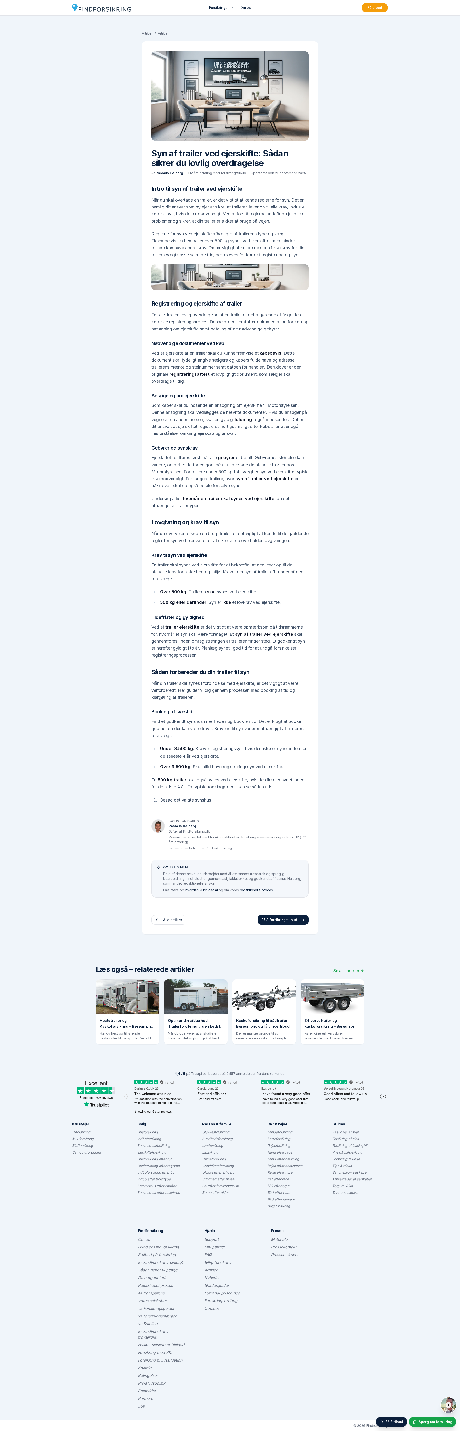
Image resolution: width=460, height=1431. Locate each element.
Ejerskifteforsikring (151, 1152)
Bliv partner (214, 1247)
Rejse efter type (279, 1172)
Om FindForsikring (219, 848)
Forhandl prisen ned (222, 1293)
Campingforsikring (86, 1152)
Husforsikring (147, 1132)
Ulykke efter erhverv (218, 1172)
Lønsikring (210, 1152)
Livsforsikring (212, 1145)
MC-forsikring (83, 1139)
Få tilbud (375, 8)
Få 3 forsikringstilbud (279, 920)
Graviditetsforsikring (218, 1166)
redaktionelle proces (256, 890)
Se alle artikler (346, 970)
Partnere (145, 1398)
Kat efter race (278, 1179)
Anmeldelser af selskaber (352, 1179)
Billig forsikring (278, 1206)
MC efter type (278, 1186)
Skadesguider (216, 1285)
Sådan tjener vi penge (157, 1270)
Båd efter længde (281, 1199)
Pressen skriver (285, 1254)
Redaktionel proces (155, 1285)
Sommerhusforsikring (153, 1145)
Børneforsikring (214, 1159)
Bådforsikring (82, 1145)
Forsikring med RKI (155, 1352)
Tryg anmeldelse (345, 1192)
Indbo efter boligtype (154, 1179)
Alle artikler (172, 920)
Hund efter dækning (283, 1159)
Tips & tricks (342, 1166)
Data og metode (152, 1277)
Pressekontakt (283, 1247)
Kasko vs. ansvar (345, 1132)
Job (141, 1406)
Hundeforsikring (279, 1132)
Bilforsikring (81, 1132)
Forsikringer (219, 8)
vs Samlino (148, 1323)
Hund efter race (279, 1152)
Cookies (211, 1308)
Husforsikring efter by (154, 1159)
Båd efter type (278, 1192)
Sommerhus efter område (157, 1186)
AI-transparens (151, 1293)
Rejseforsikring (278, 1145)
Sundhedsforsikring (217, 1139)
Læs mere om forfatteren (186, 848)
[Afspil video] (448, 1405)
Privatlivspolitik (151, 1383)
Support (211, 1239)
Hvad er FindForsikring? (159, 1247)
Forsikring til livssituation (160, 1360)
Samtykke (147, 1390)
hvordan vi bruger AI (201, 890)
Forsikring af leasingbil (349, 1145)
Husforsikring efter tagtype (158, 1166)
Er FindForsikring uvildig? (161, 1262)
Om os (245, 8)
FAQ (208, 1254)
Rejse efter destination (284, 1166)
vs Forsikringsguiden (156, 1308)
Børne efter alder (215, 1192)
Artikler (147, 33)
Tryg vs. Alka (342, 1186)
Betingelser (148, 1375)
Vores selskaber (152, 1300)
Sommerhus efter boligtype (158, 1192)
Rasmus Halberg (169, 173)
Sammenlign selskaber (350, 1172)
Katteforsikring (278, 1139)
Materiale (279, 1239)
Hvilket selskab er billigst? (161, 1344)
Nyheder (212, 1277)
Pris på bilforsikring (347, 1152)
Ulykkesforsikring (215, 1132)
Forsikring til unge (346, 1159)
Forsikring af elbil (345, 1139)
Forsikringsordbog (220, 1300)
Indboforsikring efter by (155, 1172)
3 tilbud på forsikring (157, 1254)
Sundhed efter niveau (219, 1179)
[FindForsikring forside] (101, 8)
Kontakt (145, 1367)
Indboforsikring (149, 1139)
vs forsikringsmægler (157, 1316)
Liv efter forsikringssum (220, 1186)
